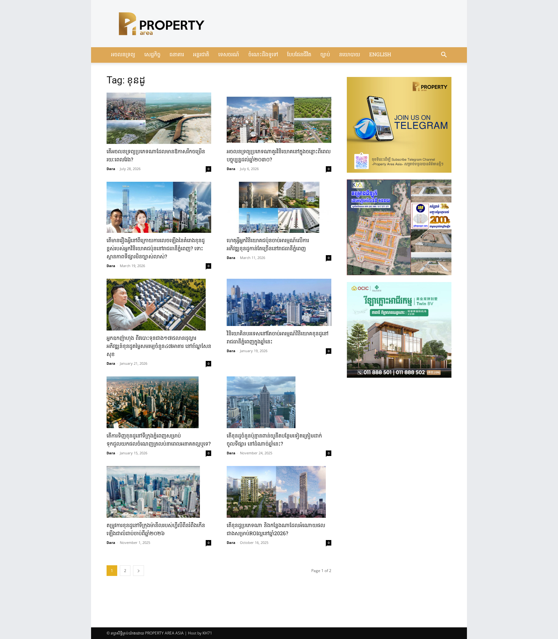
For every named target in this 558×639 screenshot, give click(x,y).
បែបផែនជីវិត (299, 55)
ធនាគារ (177, 55)
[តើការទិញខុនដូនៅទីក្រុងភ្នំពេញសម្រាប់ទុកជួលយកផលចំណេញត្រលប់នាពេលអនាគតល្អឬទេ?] (159, 402)
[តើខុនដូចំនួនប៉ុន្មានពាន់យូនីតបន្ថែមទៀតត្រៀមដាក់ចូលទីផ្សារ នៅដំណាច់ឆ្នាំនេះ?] (279, 402)
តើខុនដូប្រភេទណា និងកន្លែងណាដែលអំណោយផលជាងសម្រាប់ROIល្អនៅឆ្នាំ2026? (276, 530)
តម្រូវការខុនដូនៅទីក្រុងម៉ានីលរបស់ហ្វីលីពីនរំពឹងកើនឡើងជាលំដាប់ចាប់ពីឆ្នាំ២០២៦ (156, 530)
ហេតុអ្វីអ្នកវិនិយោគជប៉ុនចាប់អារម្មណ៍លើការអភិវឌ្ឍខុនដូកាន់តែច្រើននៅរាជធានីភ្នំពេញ (268, 245)
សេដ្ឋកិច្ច (152, 55)
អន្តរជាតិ (201, 55)
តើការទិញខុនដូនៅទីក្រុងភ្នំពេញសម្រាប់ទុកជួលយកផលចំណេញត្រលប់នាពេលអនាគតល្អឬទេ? (159, 440)
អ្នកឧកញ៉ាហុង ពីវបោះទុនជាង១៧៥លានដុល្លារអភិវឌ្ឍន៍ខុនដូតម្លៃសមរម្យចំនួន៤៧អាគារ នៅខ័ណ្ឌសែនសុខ (159, 347)
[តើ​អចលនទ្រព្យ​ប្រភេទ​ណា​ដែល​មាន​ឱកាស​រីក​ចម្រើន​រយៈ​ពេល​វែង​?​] (159, 118)
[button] (443, 55)
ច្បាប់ (325, 55)
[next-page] (138, 570)
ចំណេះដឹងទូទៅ (263, 55)
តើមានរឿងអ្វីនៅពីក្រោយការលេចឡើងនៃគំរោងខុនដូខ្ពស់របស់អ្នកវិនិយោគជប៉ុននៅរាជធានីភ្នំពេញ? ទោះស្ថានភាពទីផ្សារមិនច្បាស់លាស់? (156, 249)
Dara (111, 168)
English (380, 55)
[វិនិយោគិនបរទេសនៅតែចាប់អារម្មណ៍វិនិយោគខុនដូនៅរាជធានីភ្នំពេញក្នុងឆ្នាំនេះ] (279, 302)
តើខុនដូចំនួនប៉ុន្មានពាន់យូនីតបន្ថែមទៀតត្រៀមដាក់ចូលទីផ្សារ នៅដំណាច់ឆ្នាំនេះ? (274, 440)
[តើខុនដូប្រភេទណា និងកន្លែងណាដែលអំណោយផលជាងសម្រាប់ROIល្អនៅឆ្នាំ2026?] (279, 492)
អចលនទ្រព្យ (123, 55)
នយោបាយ (349, 55)
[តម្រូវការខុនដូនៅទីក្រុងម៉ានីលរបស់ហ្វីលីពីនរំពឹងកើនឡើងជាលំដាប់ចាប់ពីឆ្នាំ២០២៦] (159, 492)
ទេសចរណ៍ (228, 55)
